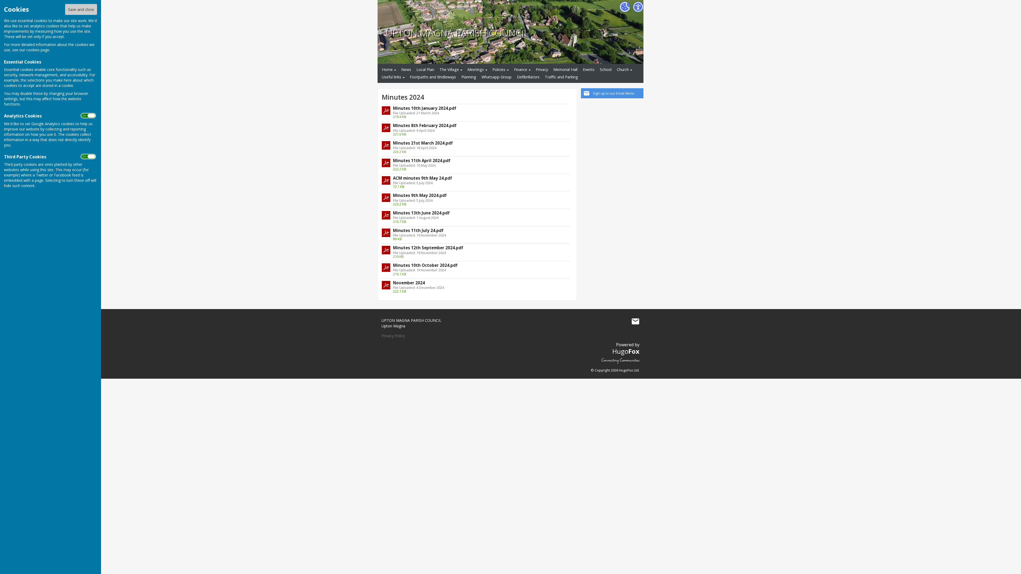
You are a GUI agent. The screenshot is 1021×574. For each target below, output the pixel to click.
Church (623, 69)
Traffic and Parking (561, 76)
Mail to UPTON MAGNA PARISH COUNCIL (635, 322)
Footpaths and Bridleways (433, 76)
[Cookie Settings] (625, 7)
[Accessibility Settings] (638, 7)
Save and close (81, 9)
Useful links (391, 76)
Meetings (475, 69)
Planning (468, 76)
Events (589, 69)
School (606, 69)
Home (387, 69)
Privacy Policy (393, 335)
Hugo (625, 351)
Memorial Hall (565, 69)
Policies (498, 69)
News (406, 69)
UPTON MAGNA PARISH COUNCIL (457, 32)
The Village (449, 69)
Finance (520, 69)
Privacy (542, 69)
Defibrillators (528, 76)
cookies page (37, 49)
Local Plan (425, 69)
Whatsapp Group (497, 76)
